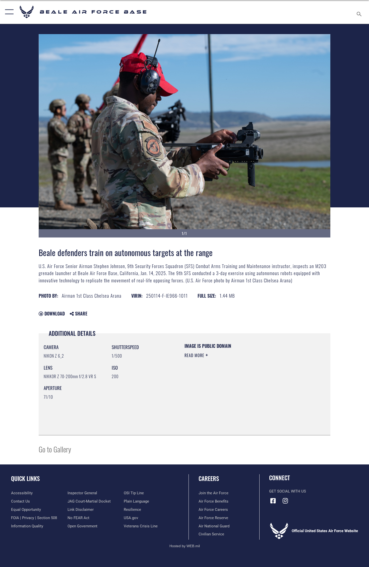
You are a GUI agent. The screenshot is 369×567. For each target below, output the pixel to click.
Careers (209, 478)
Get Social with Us (287, 491)
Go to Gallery (55, 449)
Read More (195, 355)
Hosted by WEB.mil (184, 546)
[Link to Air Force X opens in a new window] (310, 499)
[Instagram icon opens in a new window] (285, 501)
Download (54, 313)
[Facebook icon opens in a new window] (273, 501)
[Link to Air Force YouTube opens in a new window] (297, 499)
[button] (8, 12)
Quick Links (25, 478)
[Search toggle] (359, 12)
